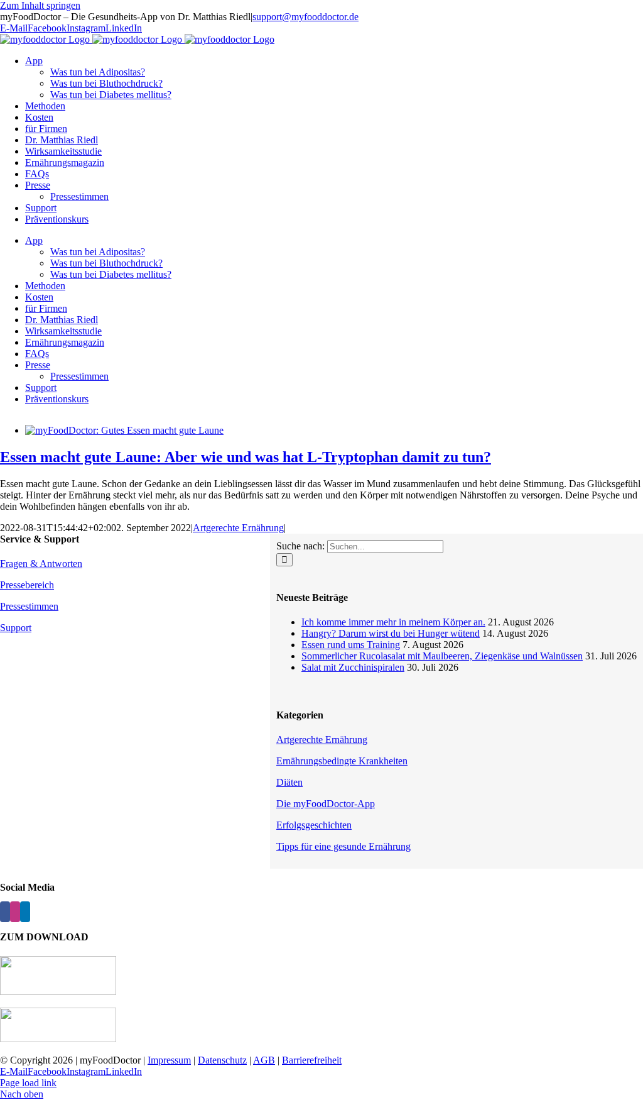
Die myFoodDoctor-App (325, 803)
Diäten (289, 782)
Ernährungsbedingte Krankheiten (342, 761)
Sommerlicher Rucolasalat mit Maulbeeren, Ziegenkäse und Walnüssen (442, 656)
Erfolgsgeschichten (314, 825)
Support (15, 627)
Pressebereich (27, 585)
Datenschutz (222, 1060)
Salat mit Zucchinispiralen (352, 667)
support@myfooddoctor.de (305, 16)
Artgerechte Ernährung (238, 527)
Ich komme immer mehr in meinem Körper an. (393, 622)
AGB (264, 1060)
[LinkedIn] (25, 911)
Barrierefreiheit (312, 1060)
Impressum (169, 1060)
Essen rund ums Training (350, 644)
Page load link (28, 1082)
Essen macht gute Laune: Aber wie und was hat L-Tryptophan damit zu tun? (245, 457)
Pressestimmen (29, 606)
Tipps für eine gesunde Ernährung (343, 846)
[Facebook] (5, 911)
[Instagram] (15, 911)
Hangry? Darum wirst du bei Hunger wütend (390, 633)
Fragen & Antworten (41, 563)
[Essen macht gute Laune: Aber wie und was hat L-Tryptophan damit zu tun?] (124, 430)
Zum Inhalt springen (40, 5)
